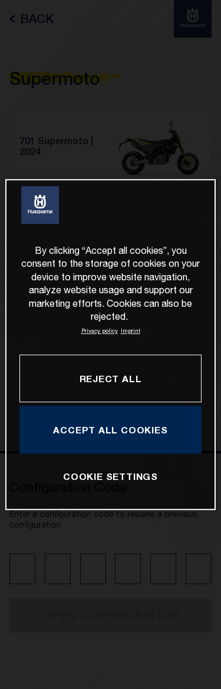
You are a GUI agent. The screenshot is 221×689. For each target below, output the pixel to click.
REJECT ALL (111, 378)
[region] (110, 344)
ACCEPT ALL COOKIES (110, 429)
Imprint (130, 331)
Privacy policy (99, 331)
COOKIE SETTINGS (110, 476)
